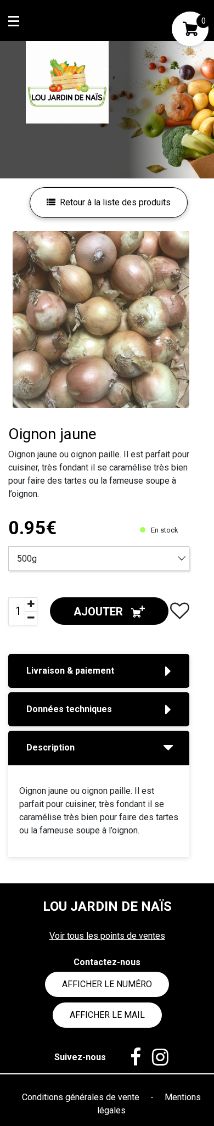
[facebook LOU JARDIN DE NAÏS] (130, 1057)
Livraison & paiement (70, 670)
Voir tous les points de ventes (107, 936)
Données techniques (69, 709)
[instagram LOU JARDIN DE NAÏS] (154, 1057)
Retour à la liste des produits (115, 202)
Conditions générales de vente (82, 1097)
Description (50, 747)
